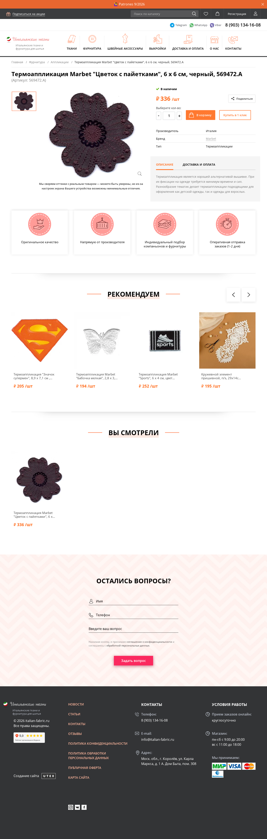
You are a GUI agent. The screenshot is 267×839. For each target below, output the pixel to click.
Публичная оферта (84, 768)
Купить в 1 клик (235, 115)
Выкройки (157, 48)
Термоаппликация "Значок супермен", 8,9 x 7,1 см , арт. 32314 (34, 376)
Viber (218, 25)
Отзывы (75, 734)
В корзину (204, 115)
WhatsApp (200, 25)
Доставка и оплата (188, 48)
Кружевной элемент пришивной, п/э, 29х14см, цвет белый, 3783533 (221, 376)
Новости (76, 704)
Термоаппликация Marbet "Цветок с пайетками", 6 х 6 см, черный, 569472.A (34, 514)
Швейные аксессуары (125, 48)
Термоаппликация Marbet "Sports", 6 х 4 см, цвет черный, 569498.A (158, 376)
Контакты (233, 48)
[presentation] (233, 295)
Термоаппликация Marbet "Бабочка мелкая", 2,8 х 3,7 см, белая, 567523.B (96, 376)
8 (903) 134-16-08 (243, 25)
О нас (214, 48)
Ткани (72, 48)
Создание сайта (26, 775)
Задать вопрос (133, 660)
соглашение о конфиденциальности (149, 642)
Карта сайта (78, 777)
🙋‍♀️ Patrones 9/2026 (129, 4)
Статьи (74, 714)
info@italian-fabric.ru (157, 739)
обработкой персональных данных (127, 645)
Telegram (181, 25)
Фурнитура (92, 48)
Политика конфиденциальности (97, 743)
